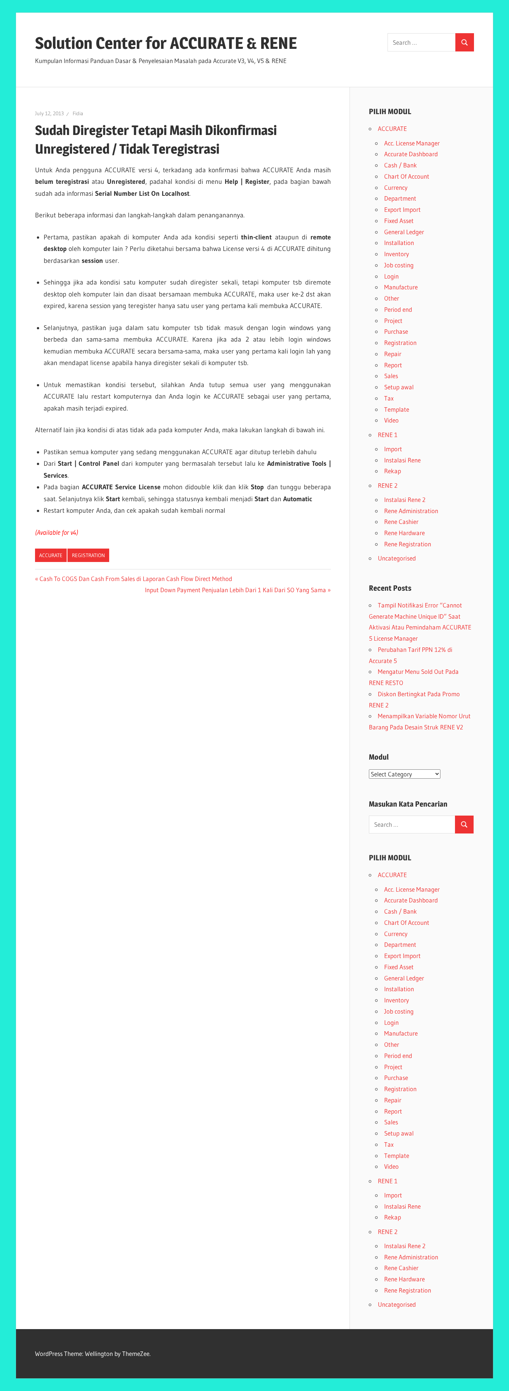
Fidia (78, 113)
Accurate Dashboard (411, 154)
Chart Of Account (406, 176)
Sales (391, 376)
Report (393, 365)
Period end (398, 309)
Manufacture (401, 287)
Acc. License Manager (412, 143)
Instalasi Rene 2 (405, 499)
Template (396, 409)
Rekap (392, 471)
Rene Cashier (401, 521)
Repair (392, 354)
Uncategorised (397, 558)
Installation (399, 243)
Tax (388, 398)
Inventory (396, 254)
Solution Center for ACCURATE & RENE (166, 43)
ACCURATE (51, 555)
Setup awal (399, 387)
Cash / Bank (400, 165)
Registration (88, 555)
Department (400, 198)
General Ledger (404, 232)
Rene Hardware (404, 533)
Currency (396, 187)
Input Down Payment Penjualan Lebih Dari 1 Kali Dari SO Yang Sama (235, 590)
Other (391, 298)
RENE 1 (388, 435)
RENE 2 (388, 485)
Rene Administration (411, 511)
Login (391, 276)
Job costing (399, 265)
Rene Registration (407, 544)
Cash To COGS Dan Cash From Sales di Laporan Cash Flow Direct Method (135, 579)
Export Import (402, 209)
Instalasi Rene (402, 460)
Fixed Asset (399, 220)
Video (391, 420)
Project (393, 320)
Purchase (396, 331)
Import (393, 449)
